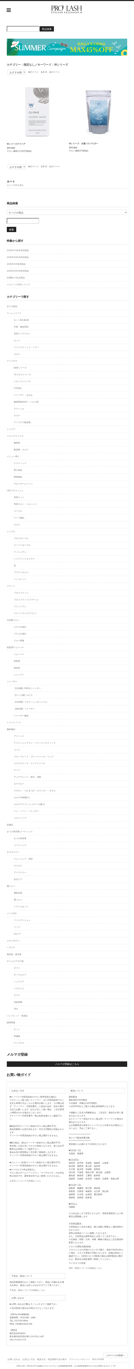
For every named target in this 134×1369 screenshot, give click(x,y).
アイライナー (20, 872)
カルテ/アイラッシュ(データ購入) (29, 804)
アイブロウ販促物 (22, 422)
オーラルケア (20, 975)
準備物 (17, 1036)
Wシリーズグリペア (16, 144)
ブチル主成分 (20, 634)
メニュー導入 (13, 456)
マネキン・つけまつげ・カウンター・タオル (35, 790)
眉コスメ (11, 886)
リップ (17, 927)
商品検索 (47, 29)
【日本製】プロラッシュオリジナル (30, 702)
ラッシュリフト (14, 313)
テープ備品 (19, 518)
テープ (17, 770)
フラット (11, 586)
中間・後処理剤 (21, 327)
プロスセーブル (21, 538)
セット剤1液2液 (21, 320)
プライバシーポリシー (79, 1359)
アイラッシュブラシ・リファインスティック (35, 743)
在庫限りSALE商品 (16, 277)
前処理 (17, 661)
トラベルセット (21, 906)
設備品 (10, 825)
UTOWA (17, 388)
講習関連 (11, 1022)
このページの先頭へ (115, 1355)
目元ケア (18, 879)
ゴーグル (18, 511)
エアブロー (19, 784)
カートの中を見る (15, 185)
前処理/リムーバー (15, 647)
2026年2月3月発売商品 (18, 271)
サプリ (17, 995)
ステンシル (19, 408)
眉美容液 (18, 893)
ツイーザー (12, 681)
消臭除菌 (18, 1002)
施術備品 (11, 729)
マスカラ (18, 865)
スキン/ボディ (13, 940)
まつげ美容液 (20, 838)
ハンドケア (19, 981)
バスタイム (19, 988)
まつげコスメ (13, 852)
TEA (16, 1009)
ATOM (101, 1359)
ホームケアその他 (15, 961)
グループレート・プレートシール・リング (34, 756)
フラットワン (20, 606)
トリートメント (14, 722)
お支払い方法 (28, 1359)
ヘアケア (11, 947)
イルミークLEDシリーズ (18, 284)
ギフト (17, 968)
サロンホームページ (23, 484)
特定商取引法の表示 (57, 1359)
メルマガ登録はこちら (67, 1064)
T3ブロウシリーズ (22, 374)
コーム (17, 750)
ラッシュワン (20, 552)
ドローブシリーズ (22, 381)
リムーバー (19, 654)
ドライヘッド (20, 463)
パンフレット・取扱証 (17, 1016)
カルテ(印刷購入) (22, 797)
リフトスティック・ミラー (26, 347)
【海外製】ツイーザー (24, 709)
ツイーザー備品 (21, 715)
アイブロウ (12, 361)
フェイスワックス (15, 436)
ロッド (17, 340)
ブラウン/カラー (21, 572)
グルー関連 (19, 640)
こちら (35, 1304)
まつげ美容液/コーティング (19, 831)
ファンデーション (22, 920)
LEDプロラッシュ (15, 490)
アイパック (19, 736)
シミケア (11, 429)
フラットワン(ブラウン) (25, 613)
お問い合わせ (14, 1359)
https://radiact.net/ (18, 1339)
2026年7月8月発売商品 (18, 250)
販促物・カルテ (21, 449)
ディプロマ (19, 1043)
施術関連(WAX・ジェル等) (26, 402)
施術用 (17, 443)
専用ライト (19, 497)
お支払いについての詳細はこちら (25, 1181)
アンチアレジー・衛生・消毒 (27, 777)
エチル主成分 (20, 627)
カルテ (17, 354)
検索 (11, 229)
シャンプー (19, 674)
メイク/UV (12, 913)
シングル (11, 531)
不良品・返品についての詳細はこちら (27, 1290)
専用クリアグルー (22, 333)
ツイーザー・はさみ (23, 395)
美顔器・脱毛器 (14, 954)
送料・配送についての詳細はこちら (85, 1268)
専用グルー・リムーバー (25, 504)
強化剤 (17, 668)
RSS (94, 1359)
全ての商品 (12, 306)
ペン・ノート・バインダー (26, 811)
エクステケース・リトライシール (29, 763)
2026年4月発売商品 (16, 264)
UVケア (17, 934)
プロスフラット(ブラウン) (26, 599)
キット (17, 1029)
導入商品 (18, 470)
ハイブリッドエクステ (24, 559)
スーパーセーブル (22, 545)
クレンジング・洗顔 (23, 859)
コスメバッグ (20, 818)
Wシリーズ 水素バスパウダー (83, 143)
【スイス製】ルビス (23, 695)
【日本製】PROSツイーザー (27, 688)
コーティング (20, 845)
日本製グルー (13, 620)
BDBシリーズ (20, 368)
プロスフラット (21, 593)
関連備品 (18, 477)
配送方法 (41, 1359)
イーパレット (20, 579)
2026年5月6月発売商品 (18, 257)
